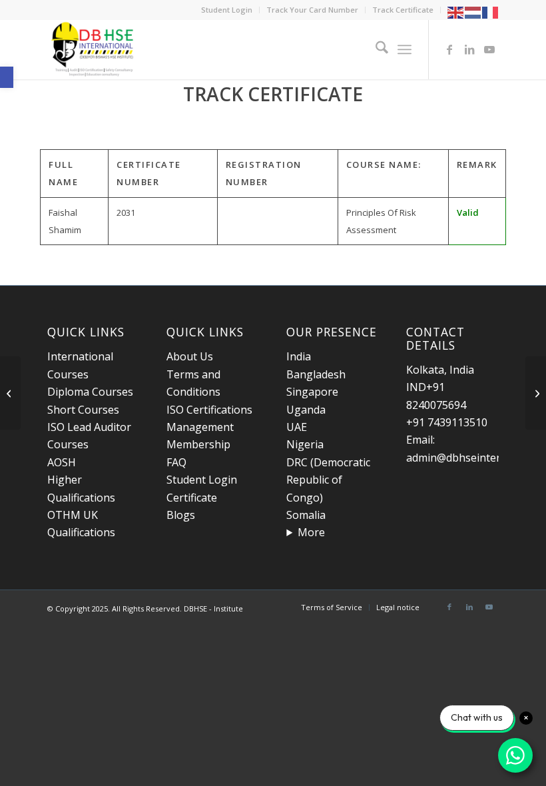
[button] (6, 77)
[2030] (10, 393)
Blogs (180, 515)
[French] (490, 12)
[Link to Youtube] (489, 49)
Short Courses (83, 409)
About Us (189, 356)
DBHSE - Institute (213, 608)
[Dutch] (473, 12)
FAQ (176, 462)
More (311, 532)
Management (200, 427)
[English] (456, 12)
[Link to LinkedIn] (469, 49)
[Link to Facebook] (449, 49)
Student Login (226, 10)
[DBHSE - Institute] (93, 49)
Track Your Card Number (312, 10)
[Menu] (404, 49)
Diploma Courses (90, 391)
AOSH (61, 462)
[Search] (375, 49)
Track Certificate (402, 10)
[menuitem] (227, 10)
